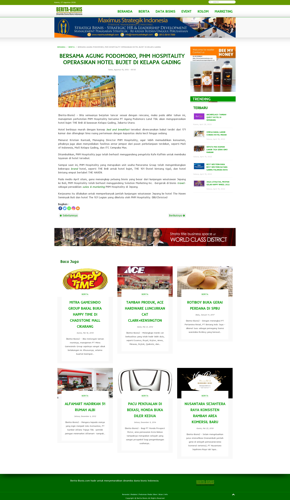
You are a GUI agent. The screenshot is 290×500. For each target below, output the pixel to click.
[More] (78, 208)
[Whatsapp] (69, 208)
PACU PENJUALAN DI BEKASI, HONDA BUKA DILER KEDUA (145, 410)
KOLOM (203, 11)
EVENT (186, 11)
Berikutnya (176, 215)
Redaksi (134, 494)
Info (166, 494)
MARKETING (224, 11)
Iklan (161, 494)
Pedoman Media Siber (148, 494)
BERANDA (125, 11)
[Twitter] (65, 208)
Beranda (125, 494)
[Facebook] (60, 208)
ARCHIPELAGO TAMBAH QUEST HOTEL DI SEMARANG (216, 117)
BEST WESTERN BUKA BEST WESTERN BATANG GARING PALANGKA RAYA (217, 167)
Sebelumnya (69, 215)
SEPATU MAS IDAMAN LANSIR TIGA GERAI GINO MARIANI (217, 149)
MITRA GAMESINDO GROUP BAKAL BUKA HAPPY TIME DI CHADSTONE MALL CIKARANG (85, 314)
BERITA (144, 11)
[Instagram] (73, 208)
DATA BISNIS (165, 11)
